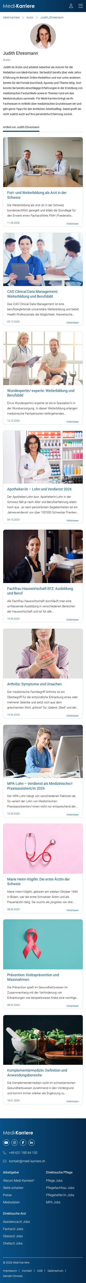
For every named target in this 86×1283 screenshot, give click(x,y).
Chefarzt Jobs (13, 1243)
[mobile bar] (80, 6)
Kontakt (27, 1270)
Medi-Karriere (11, 17)
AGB (40, 1270)
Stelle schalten (13, 1188)
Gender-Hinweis (13, 1276)
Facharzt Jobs (13, 1229)
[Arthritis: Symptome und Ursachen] (43, 653)
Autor (29, 17)
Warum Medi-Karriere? (18, 1181)
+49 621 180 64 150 (22, 1153)
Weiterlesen (72, 223)
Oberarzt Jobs (13, 1236)
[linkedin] (31, 1142)
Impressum (10, 1270)
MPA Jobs (53, 1202)
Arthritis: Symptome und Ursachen (34, 684)
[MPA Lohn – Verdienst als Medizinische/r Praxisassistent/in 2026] (43, 751)
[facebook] (23, 1142)
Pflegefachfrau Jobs (60, 1188)
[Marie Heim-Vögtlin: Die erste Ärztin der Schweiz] (43, 848)
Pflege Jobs (54, 1181)
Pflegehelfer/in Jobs (60, 1195)
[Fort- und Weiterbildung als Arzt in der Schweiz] (43, 161)
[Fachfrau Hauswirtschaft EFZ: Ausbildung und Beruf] (43, 556)
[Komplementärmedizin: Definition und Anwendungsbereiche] (43, 1039)
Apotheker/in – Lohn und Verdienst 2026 (39, 489)
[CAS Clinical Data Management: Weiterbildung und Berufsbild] (43, 259)
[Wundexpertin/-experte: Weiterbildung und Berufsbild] (43, 358)
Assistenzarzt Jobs (16, 1222)
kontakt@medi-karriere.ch (26, 1161)
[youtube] (6, 1142)
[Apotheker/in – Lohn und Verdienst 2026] (43, 456)
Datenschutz (55, 1270)
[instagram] (14, 1142)
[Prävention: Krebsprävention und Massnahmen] (43, 944)
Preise (7, 1195)
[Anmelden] (71, 6)
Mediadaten (11, 1202)
